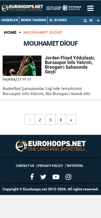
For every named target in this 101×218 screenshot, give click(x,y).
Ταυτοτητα (74, 166)
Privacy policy (50, 166)
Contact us (25, 166)
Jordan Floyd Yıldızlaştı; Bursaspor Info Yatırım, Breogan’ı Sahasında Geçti (70, 64)
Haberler (9, 20)
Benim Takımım (33, 20)
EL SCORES (58, 20)
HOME (10, 32)
